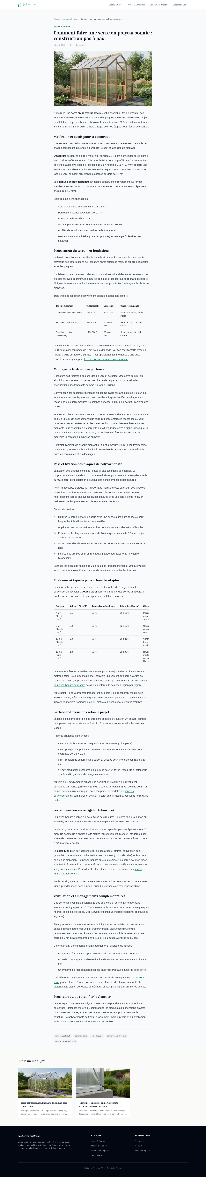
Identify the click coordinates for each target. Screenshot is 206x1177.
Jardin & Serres (116, 5)
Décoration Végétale (159, 5)
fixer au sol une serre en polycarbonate (106, 359)
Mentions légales (142, 1150)
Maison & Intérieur (136, 5)
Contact (138, 1146)
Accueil (57, 19)
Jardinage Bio (179, 5)
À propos (139, 1141)
